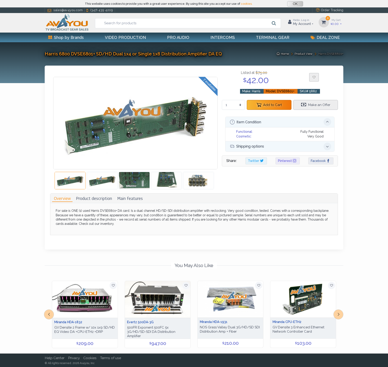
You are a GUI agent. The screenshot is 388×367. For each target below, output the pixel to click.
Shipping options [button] (250, 146)
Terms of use (110, 358)
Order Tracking (332, 10)
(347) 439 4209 (101, 10)
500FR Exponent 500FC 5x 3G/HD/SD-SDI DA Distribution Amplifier (151, 331)
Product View (304, 53)
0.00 (336, 22)
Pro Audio (178, 37)
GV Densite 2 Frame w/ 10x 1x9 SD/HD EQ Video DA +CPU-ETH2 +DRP (84, 329)
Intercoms (222, 37)
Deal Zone (328, 37)
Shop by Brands (69, 37)
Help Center (54, 358)
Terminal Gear (272, 37)
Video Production (125, 37)
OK (295, 4)
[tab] (62, 198)
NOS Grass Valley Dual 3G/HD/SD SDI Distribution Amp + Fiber (230, 329)
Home (285, 53)
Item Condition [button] (248, 122)
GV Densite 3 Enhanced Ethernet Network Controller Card (298, 329)
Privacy (74, 358)
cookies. (246, 3)
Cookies (90, 358)
